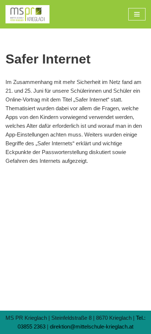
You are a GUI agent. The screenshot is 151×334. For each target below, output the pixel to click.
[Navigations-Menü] (137, 14)
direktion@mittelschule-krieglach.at (91, 326)
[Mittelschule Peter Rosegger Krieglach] (27, 14)
